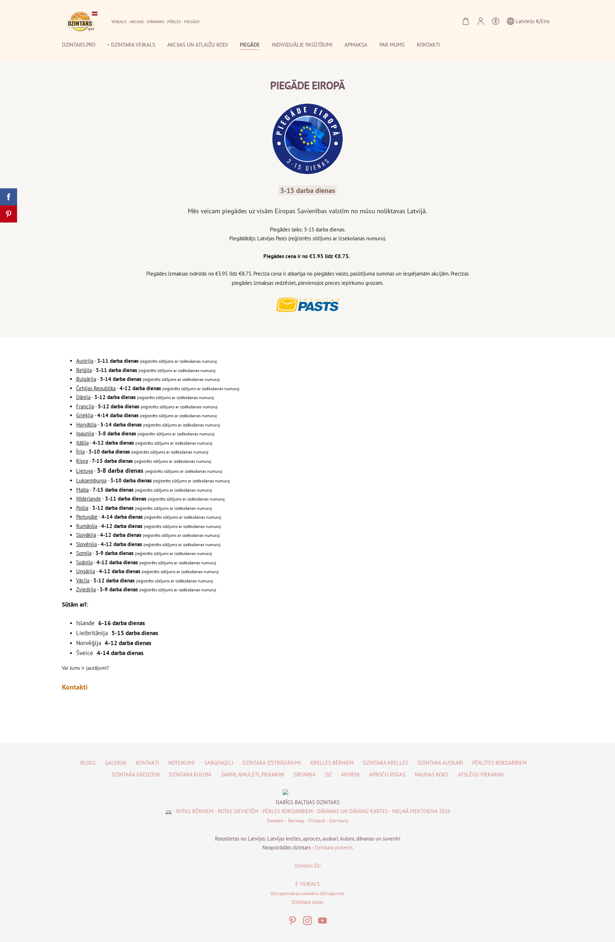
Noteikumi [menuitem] (181, 762)
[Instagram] (307, 921)
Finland (317, 820)
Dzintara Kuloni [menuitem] (190, 774)
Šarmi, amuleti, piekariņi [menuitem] (252, 774)
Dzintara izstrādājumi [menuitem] (271, 762)
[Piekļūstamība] (495, 21)
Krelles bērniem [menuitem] (332, 762)
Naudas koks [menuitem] (431, 774)
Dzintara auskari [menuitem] (440, 762)
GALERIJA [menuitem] (115, 762)
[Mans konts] (480, 21)
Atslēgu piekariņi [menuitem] (481, 774)
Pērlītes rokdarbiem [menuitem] (499, 762)
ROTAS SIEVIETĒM (238, 811)
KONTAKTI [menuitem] (428, 44)
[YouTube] (322, 921)
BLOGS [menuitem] (88, 762)
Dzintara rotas (307, 902)
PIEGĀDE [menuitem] (250, 44)
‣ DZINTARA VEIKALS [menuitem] (131, 44)
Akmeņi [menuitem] (350, 774)
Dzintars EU (307, 865)
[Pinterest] (292, 921)
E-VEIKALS (307, 883)
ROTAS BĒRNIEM (195, 811)
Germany (338, 820)
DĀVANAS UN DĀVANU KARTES (352, 811)
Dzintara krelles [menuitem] (385, 762)
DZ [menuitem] (328, 774)
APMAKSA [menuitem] (356, 44)
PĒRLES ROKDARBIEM (288, 811)
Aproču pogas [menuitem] (387, 774)
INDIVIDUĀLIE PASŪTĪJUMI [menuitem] (302, 44)
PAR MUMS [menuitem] (392, 44)
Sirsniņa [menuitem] (305, 774)
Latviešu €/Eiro (532, 21)
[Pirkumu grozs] (465, 21)
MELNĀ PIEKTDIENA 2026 (421, 811)
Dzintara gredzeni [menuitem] (136, 774)
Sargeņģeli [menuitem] (218, 762)
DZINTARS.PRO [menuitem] (78, 44)
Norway (296, 820)
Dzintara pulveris (334, 847)
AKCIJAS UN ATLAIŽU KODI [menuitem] (197, 44)
